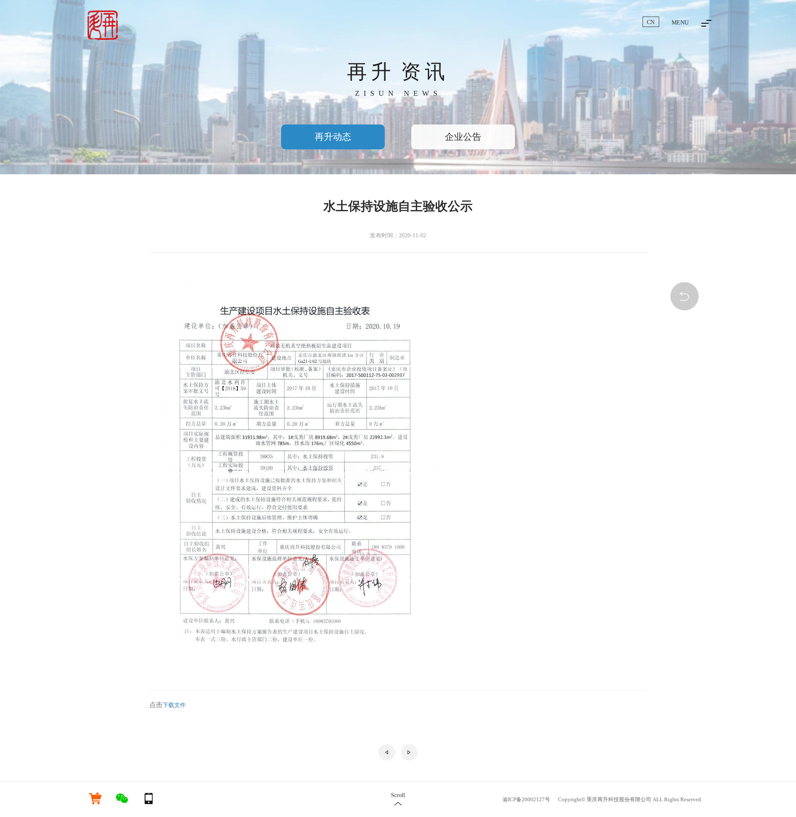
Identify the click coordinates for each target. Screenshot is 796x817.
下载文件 (174, 705)
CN (651, 22)
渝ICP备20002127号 (526, 799)
